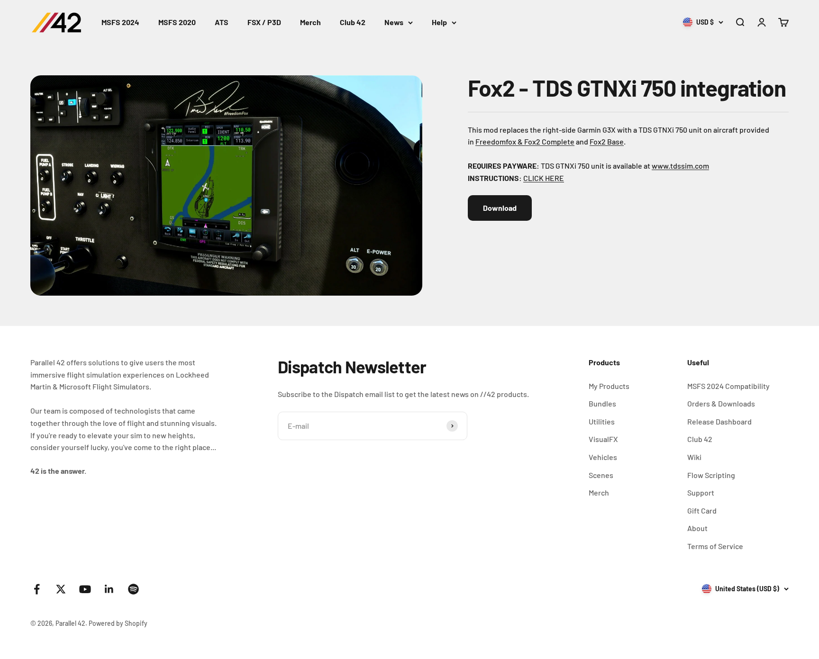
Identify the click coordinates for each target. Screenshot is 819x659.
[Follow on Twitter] (61, 589)
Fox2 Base (607, 141)
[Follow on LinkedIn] (109, 589)
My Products (609, 385)
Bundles (602, 403)
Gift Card (702, 510)
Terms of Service (715, 546)
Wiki (694, 456)
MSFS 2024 (120, 22)
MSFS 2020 (177, 22)
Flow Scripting (711, 474)
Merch (310, 22)
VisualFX (603, 438)
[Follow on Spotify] (133, 589)
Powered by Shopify (118, 623)
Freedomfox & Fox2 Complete (524, 141)
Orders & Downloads (721, 403)
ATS (221, 22)
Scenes (601, 474)
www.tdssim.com (680, 165)
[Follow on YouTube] (85, 589)
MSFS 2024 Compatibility (728, 385)
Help (439, 22)
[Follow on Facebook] (36, 589)
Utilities (602, 421)
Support (700, 492)
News (393, 22)
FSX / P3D (264, 22)
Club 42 (352, 22)
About (697, 528)
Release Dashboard (719, 421)
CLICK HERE (543, 177)
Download (500, 207)
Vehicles (603, 456)
